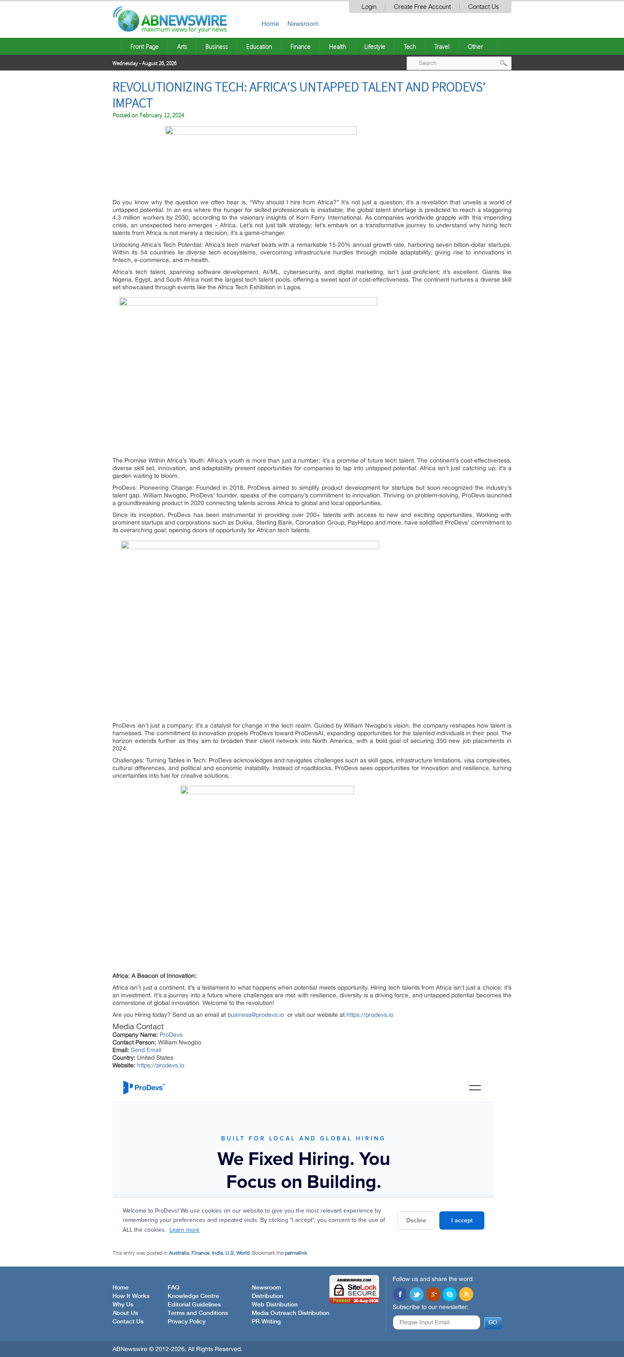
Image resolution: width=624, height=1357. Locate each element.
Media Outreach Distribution (290, 1313)
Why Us (122, 1305)
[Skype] (449, 1295)
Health (337, 46)
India (217, 1253)
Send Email (146, 1050)
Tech (410, 46)
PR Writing (266, 1322)
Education (259, 46)
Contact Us (483, 7)
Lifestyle (374, 46)
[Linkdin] (433, 1295)
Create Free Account (422, 7)
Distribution (267, 1296)
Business (216, 46)
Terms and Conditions (198, 1313)
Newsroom (303, 23)
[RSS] (466, 1295)
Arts (182, 46)
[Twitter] (416, 1295)
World (243, 1253)
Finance (300, 46)
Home (270, 23)
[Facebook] (400, 1295)
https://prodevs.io (370, 1014)
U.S (229, 1253)
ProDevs (171, 1034)
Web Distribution (275, 1305)
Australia (179, 1253)
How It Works (130, 1296)
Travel (442, 46)
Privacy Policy (186, 1322)
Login (369, 7)
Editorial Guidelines (194, 1305)
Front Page (144, 46)
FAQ (174, 1288)
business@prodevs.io (256, 1014)
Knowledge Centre (193, 1296)
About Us (125, 1313)
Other (475, 46)
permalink (296, 1253)
